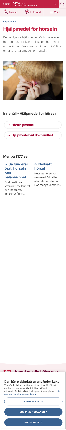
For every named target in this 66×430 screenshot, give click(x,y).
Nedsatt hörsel (43, 166)
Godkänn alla (33, 422)
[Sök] (62, 4)
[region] (33, 400)
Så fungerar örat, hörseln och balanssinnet (16, 170)
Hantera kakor (33, 401)
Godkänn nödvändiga (33, 411)
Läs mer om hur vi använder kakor (32, 393)
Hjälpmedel (11, 21)
